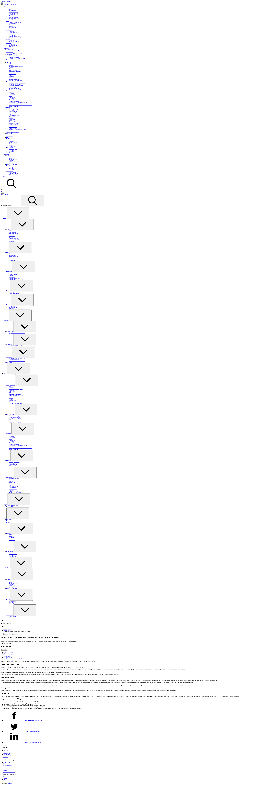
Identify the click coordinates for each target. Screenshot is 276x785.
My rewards (6, 763)
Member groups (10, 114)
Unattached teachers (13, 128)
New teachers (12, 116)
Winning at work (13, 159)
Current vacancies (7, 755)
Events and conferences (11, 164)
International (9, 30)
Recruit (8, 165)
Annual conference (13, 12)
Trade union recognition (14, 79)
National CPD (9, 133)
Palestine (11, 34)
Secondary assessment (14, 57)
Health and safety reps (14, 24)
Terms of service (7, 780)
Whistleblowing (12, 77)
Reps (7, 21)
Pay (10, 63)
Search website (4, 205)
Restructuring (6, 656)
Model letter (12, 146)
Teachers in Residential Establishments (18, 129)
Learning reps (12, 26)
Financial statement (13, 17)
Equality (8, 107)
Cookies (5, 778)
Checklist (11, 145)
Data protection (12, 74)
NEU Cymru (12, 40)
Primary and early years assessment (17, 56)
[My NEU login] (1, 190)
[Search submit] (32, 200)
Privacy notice (6, 776)
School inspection (13, 70)
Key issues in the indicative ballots (17, 50)
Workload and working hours (15, 66)
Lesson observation (7, 657)
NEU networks (9, 171)
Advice (5, 61)
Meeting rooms (6, 754)
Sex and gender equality (14, 109)
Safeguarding (12, 97)
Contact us (11, 19)
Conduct (11, 75)
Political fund (12, 14)
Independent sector (13, 123)
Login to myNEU (5, 194)
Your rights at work (10, 62)
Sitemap (5, 779)
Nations (8, 39)
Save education (9, 49)
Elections (11, 160)
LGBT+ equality (13, 112)
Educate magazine (13, 149)
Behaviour (11, 93)
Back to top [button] (3, 745)
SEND (10, 96)
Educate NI (11, 151)
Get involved (6, 154)
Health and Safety (10, 81)
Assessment (9, 54)
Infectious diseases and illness (16, 85)
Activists (8, 155)
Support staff (12, 121)
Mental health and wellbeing (15, 89)
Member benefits (13, 45)
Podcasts (8, 138)
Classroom (8, 90)
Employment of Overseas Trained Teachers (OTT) (20, 105)
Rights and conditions (8, 652)
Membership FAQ (13, 44)
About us (8, 8)
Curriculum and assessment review (17, 58)
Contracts (11, 67)
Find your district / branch (9, 772)
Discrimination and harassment (16, 72)
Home (4, 626)
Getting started (12, 167)
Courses (5, 130)
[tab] (139, 652)
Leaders (11, 118)
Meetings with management (15, 80)
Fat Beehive (10, 783)
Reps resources (12, 27)
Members (8, 43)
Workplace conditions (14, 88)
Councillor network (13, 172)
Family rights (12, 68)
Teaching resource (13, 142)
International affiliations (14, 36)
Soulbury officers (13, 127)
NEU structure (12, 10)
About (4, 6)
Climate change (12, 87)
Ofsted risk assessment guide (15, 53)
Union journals (9, 147)
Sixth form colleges (13, 124)
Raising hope (12, 35)
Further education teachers (9, 630)
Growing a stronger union (15, 22)
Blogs (7, 137)
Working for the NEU (14, 18)
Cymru (5, 751)
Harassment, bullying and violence (17, 83)
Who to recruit (12, 168)
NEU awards (12, 162)
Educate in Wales (13, 150)
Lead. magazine (12, 152)
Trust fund (11, 15)
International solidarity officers (16, 37)
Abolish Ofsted (9, 52)
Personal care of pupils (14, 103)
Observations (12, 94)
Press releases (9, 136)
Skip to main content (5, 1)
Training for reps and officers (12, 132)
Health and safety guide (14, 84)
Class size (11, 98)
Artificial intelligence (14, 101)
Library (8, 140)
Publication (11, 141)
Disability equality (13, 111)
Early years (11, 120)
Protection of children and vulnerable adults (13, 658)
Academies (11, 76)
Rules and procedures (14, 13)
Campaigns (6, 48)
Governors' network (13, 173)
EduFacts (11, 163)
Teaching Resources (13, 106)
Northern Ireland (7, 753)
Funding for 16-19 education (9, 655)
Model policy (12, 143)
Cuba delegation (13, 32)
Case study (11, 169)
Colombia (11, 31)
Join (4, 176)
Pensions (11, 65)
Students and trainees (14, 115)
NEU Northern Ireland (14, 41)
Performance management (15, 71)
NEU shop (5, 757)
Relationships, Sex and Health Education (18, 102)
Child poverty (9, 59)
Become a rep (12, 28)
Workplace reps (12, 23)
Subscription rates (13, 46)
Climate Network (13, 174)
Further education (13, 125)
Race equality (12, 110)
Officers (11, 156)
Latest (4, 134)
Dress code (11, 99)
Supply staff (12, 119)
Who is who (12, 9)
